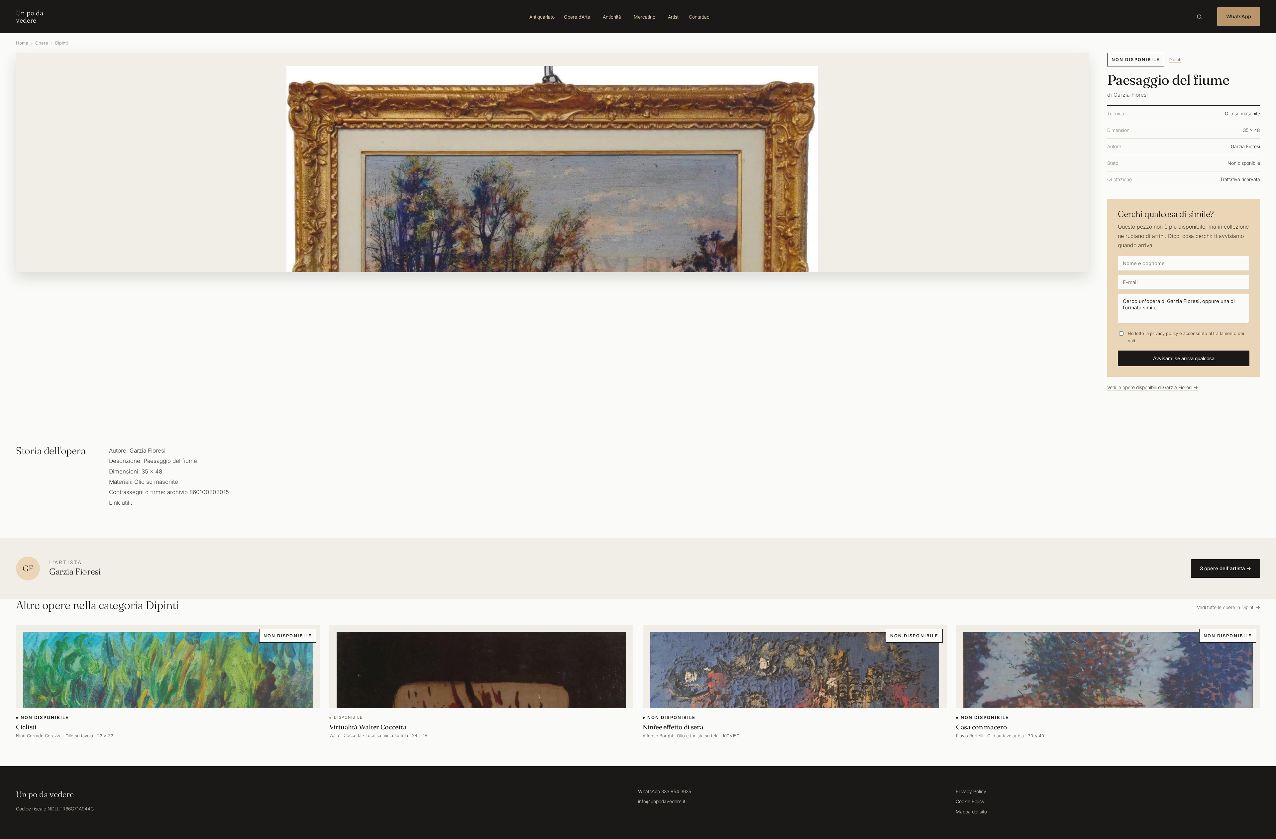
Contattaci (699, 17)
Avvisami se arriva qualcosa (1184, 358)
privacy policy (1164, 333)
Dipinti (61, 43)
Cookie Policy (970, 801)
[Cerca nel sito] (1199, 16)
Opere (41, 43)
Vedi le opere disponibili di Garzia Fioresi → (1152, 387)
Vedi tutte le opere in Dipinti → (1228, 607)
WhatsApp (1238, 16)
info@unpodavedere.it (661, 801)
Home (22, 43)
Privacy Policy (971, 791)
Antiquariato (542, 17)
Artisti (674, 17)
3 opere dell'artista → (1225, 568)
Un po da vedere (29, 16)
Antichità (612, 17)
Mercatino (644, 17)
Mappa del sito (971, 811)
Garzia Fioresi (1131, 94)
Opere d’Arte (577, 17)
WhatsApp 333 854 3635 (664, 791)
